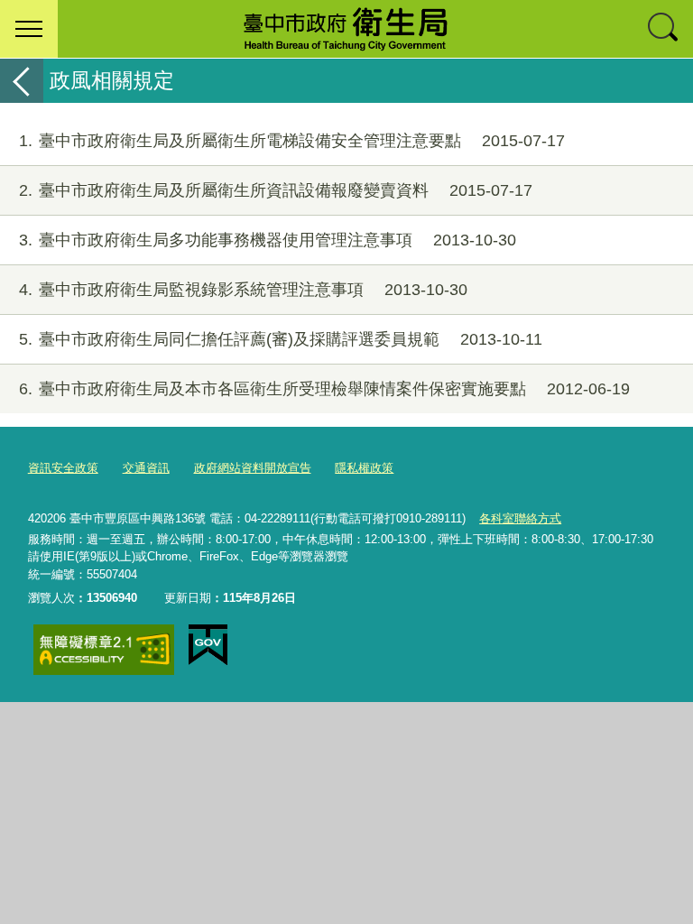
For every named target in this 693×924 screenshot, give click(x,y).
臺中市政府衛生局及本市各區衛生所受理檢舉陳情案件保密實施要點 (324, 389)
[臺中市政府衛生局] (346, 29)
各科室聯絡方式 (520, 518)
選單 (29, 29)
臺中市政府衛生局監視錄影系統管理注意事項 (243, 290)
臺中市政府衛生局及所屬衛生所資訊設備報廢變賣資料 (275, 190)
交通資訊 (146, 468)
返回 (21, 81)
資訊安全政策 (63, 468)
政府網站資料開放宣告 (252, 468)
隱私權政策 (364, 468)
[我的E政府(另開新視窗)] (208, 645)
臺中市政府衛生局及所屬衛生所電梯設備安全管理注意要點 (292, 141)
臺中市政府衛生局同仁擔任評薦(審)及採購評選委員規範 (280, 339)
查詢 (664, 29)
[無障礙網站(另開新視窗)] (103, 649)
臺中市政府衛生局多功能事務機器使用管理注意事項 (267, 240)
